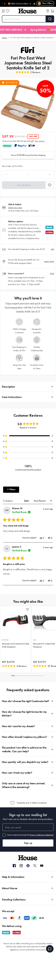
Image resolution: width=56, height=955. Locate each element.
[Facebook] (14, 865)
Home (4, 37)
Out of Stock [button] (23, 185)
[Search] (50, 18)
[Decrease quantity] (12, 174)
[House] (27, 11)
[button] (49, 185)
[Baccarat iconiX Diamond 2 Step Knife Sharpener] (15, 620)
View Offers (45, 3)
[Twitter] (34, 865)
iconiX (5, 640)
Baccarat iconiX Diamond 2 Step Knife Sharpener (15, 645)
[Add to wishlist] (27, 609)
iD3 (34, 640)
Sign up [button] (28, 842)
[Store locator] (47, 11)
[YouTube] (41, 865)
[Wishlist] (7, 11)
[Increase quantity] (43, 174)
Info (52, 249)
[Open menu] (3, 11)
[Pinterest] (28, 865)
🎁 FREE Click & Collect (13, 3)
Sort (26, 500)
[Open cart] (52, 11)
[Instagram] (21, 865)
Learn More (49, 261)
